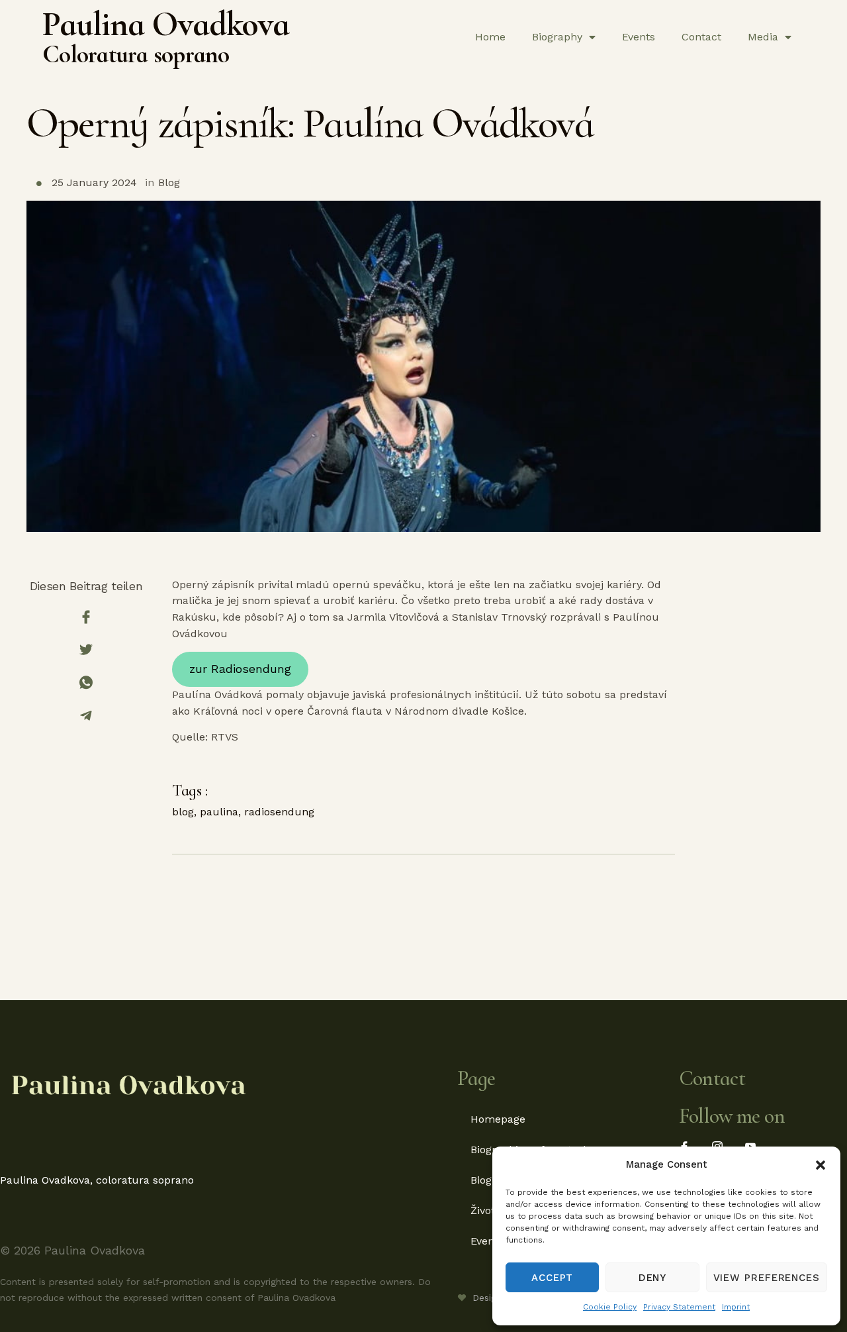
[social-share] (86, 617)
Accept (552, 1278)
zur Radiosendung (240, 669)
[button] (820, 1165)
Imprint (736, 1306)
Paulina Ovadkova (165, 24)
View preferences (766, 1278)
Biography (557, 36)
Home (490, 36)
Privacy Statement (679, 1306)
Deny (653, 1278)
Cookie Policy (610, 1306)
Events (638, 36)
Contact (701, 36)
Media (763, 36)
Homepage (497, 1119)
